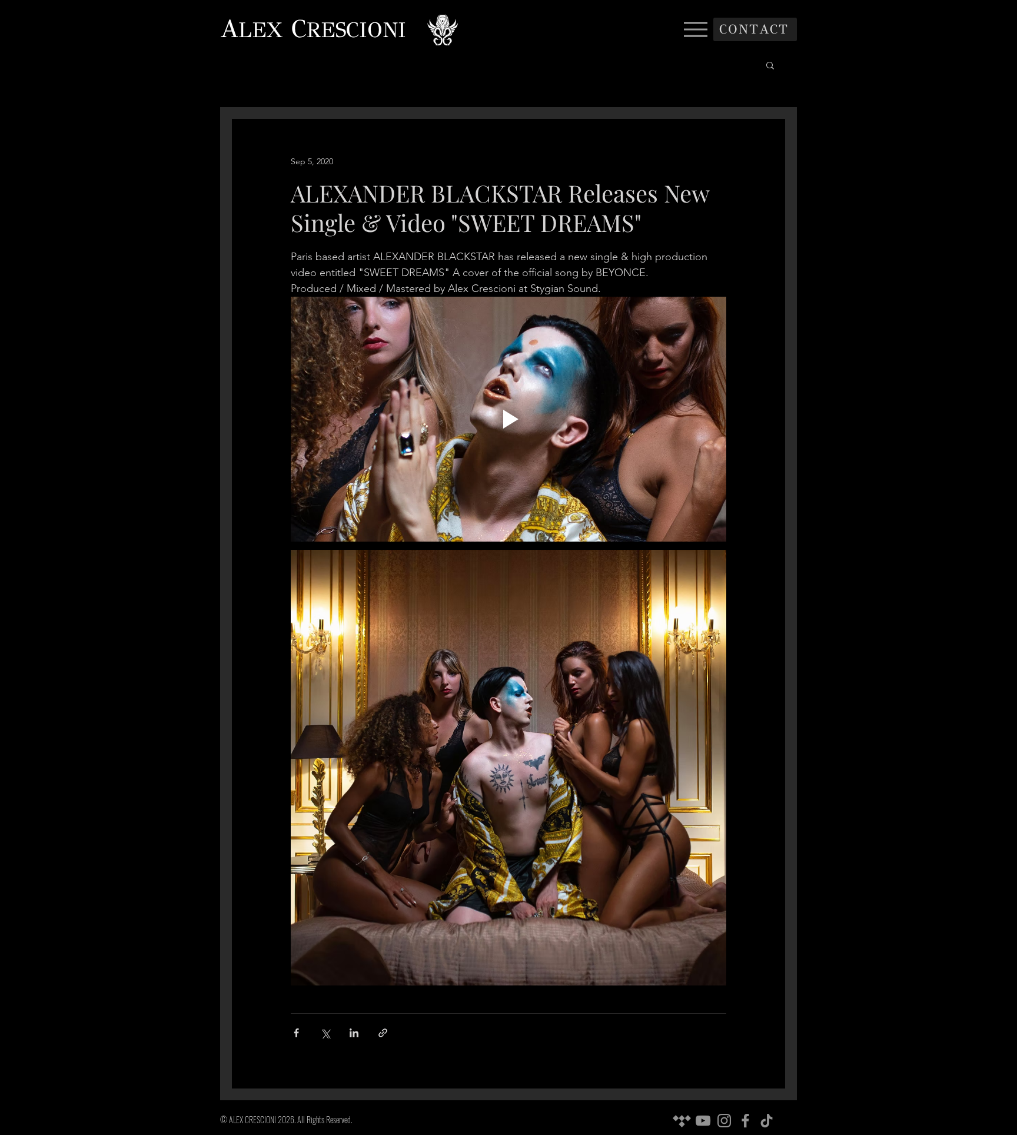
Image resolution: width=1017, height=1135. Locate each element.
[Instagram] (724, 1120)
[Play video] (508, 419)
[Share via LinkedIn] (354, 1032)
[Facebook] (745, 1120)
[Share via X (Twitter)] (325, 1032)
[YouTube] (703, 1120)
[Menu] (695, 29)
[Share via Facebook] (296, 1032)
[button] (770, 64)
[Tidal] (682, 1120)
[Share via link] (382, 1032)
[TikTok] (766, 1120)
